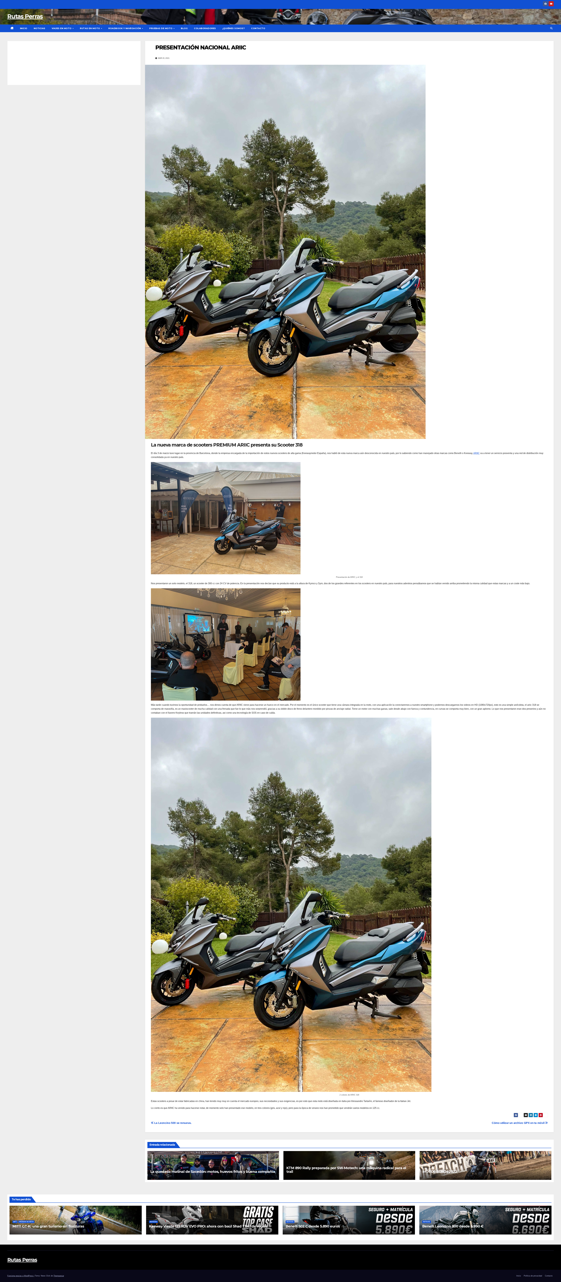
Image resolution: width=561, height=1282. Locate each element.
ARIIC (476, 453)
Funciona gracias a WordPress (20, 1276)
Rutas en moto (90, 28)
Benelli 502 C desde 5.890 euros (313, 1226)
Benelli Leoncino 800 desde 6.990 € (452, 1226)
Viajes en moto (62, 28)
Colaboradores (205, 28)
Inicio (23, 28)
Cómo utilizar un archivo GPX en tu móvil (518, 1122)
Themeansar (58, 1276)
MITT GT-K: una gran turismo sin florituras (48, 1226)
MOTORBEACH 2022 (440, 1171)
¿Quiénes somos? (233, 28)
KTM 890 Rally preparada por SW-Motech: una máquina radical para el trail (346, 1170)
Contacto (258, 28)
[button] (551, 28)
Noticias (39, 28)
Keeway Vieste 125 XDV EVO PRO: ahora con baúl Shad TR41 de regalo (208, 1226)
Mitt (15, 1222)
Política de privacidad (533, 1276)
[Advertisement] (74, 63)
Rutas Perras (25, 16)
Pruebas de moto (161, 28)
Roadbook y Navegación (125, 28)
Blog (184, 28)
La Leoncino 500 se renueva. (172, 1122)
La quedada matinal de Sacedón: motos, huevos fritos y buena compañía (212, 1171)
